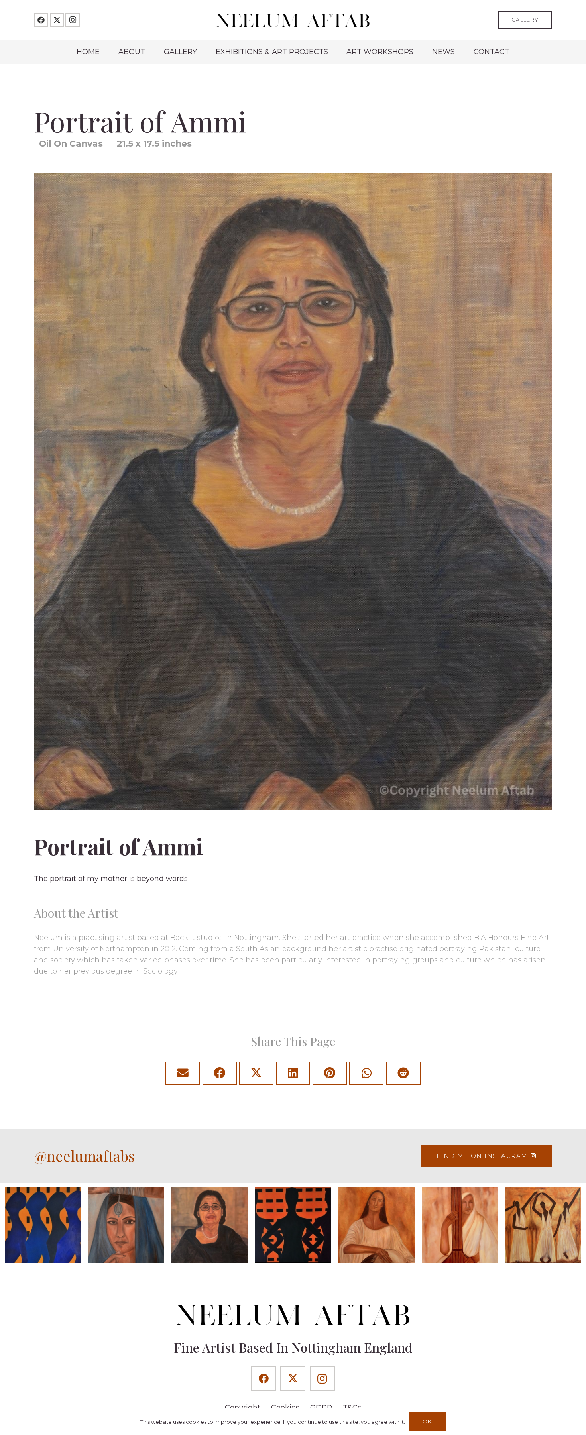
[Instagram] (72, 20)
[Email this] (182, 1073)
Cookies (285, 1407)
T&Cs (352, 1407)
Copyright (242, 1407)
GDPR (321, 1407)
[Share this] (220, 1073)
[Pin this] (330, 1073)
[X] (57, 20)
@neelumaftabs (84, 1155)
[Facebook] (41, 20)
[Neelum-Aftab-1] (293, 20)
